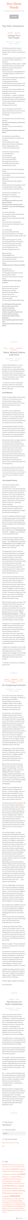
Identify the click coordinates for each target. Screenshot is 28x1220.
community (19, 348)
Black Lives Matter (9, 1166)
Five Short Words (14, 5)
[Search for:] (14, 1133)
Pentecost (12, 1198)
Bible (5, 348)
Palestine (15, 1196)
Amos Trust (6, 1165)
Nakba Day (10, 1193)
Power (22, 1198)
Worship (17, 33)
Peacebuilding (6, 1198)
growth (6, 1179)
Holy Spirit (9, 1181)
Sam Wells (16, 1203)
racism (15, 1201)
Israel (14, 1183)
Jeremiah (5, 1186)
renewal (4, 1203)
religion (20, 1201)
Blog (3, 1146)
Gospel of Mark (16, 1177)
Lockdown (15, 1188)
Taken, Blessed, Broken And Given (14, 353)
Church (11, 348)
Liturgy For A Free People (14, 36)
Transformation (14, 1208)
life (10, 1188)
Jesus (12, 1186)
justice (21, 1186)
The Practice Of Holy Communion (14, 1003)
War (16, 1210)
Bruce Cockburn (17, 1166)
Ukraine (21, 1208)
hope (19, 1181)
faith (21, 679)
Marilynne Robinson (7, 1190)
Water (19, 1210)
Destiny (13, 1171)
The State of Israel (10, 1206)
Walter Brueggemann (8, 1210)
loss (18, 1188)
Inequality (4, 1183)
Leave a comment (14, 43)
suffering (13, 1204)
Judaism (16, 1186)
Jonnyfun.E (18, 42)
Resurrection (10, 1203)
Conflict (4, 1171)
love (21, 1188)
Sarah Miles (19, 803)
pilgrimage (18, 1198)
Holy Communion (14, 1179)
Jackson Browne (20, 1183)
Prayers (10, 33)
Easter (17, 1171)
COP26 (9, 1171)
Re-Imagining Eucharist (14, 685)
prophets (10, 1201)
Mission (15, 1191)
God (10, 1176)
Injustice (10, 1183)
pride (7, 1201)
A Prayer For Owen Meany (17, 1165)
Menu (15, 16)
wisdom (24, 1210)
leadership (5, 1188)
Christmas (9, 1169)
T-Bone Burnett (19, 1204)
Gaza (23, 1174)
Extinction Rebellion (12, 1174)
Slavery (3, 1204)
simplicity (22, 1203)
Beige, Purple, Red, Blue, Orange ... (11, 1142)
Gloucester (5, 1177)
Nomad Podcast (17, 1193)
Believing (4, 1166)
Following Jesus (9, 681)
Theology (20, 681)
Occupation (6, 1196)
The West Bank (19, 1206)
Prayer (4, 1201)
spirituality (8, 1204)
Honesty (15, 1181)
